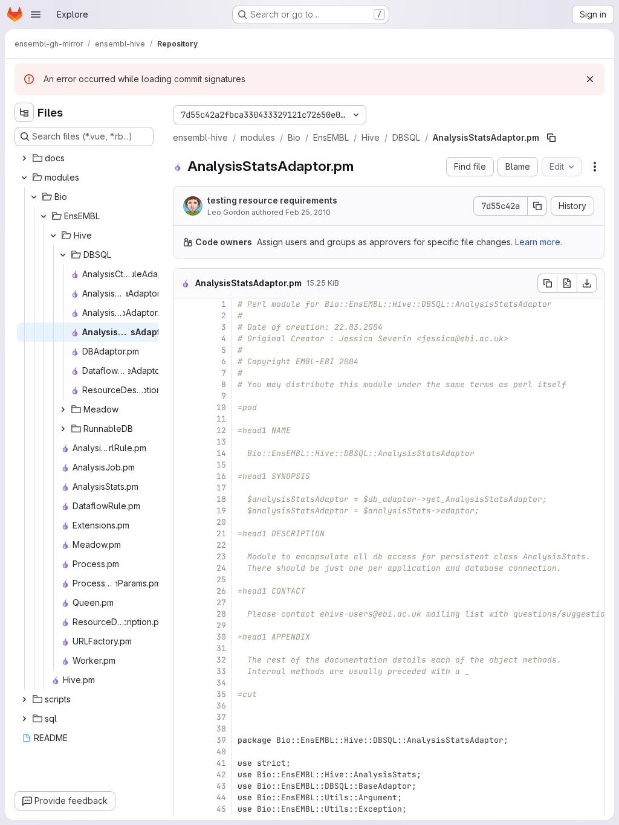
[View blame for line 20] (183, 522)
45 (221, 809)
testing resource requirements (272, 200)
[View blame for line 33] (183, 671)
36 (221, 706)
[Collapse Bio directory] (34, 197)
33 (221, 671)
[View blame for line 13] (183, 442)
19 (221, 511)
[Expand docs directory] (24, 158)
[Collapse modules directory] (24, 177)
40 (221, 751)
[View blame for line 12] (183, 430)
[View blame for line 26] (183, 591)
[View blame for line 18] (183, 499)
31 (221, 648)
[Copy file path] (551, 137)
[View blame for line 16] (183, 476)
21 (221, 533)
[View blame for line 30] (183, 637)
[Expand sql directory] (24, 718)
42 (221, 774)
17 (221, 488)
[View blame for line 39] (183, 740)
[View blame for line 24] (183, 568)
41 (221, 763)
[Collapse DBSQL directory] (63, 255)
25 (221, 579)
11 (221, 419)
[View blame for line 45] (183, 809)
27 (221, 602)
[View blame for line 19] (183, 510)
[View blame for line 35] (183, 694)
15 (221, 465)
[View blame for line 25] (183, 579)
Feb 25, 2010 (308, 212)
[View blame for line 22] (183, 545)
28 (221, 614)
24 (221, 568)
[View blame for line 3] (183, 327)
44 (221, 797)
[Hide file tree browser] (24, 112)
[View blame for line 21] (183, 533)
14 (221, 453)
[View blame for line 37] (183, 717)
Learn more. (538, 242)
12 (221, 430)
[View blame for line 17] (183, 487)
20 (221, 522)
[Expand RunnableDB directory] (63, 429)
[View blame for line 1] (183, 304)
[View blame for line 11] (183, 419)
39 (221, 740)
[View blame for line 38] (183, 728)
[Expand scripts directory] (24, 699)
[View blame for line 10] (183, 407)
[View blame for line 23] (183, 556)
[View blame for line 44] (183, 797)
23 (221, 556)
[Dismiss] (590, 79)
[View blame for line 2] (183, 315)
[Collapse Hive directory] (53, 235)
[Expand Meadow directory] (63, 409)
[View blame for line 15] (183, 464)
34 (221, 683)
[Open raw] (567, 283)
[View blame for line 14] (183, 453)
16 (221, 476)
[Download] (587, 283)
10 (221, 407)
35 (221, 694)
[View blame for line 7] (183, 373)
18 (221, 499)
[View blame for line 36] (183, 705)
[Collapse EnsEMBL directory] (43, 216)
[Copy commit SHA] (537, 206)
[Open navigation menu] (35, 14)
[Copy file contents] (547, 283)
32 (221, 660)
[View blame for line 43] (183, 786)
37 (221, 717)
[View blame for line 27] (183, 602)
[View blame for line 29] (183, 625)
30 (221, 637)
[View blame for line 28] (183, 614)
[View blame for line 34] (183, 683)
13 (221, 442)
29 (221, 625)
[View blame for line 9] (183, 396)
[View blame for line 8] (183, 384)
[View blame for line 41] (183, 763)
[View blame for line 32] (183, 660)
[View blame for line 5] (183, 350)
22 (221, 545)
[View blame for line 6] (183, 361)
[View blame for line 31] (183, 648)
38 (221, 729)
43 (221, 786)
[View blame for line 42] (183, 774)
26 (221, 591)
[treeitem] (85, 158)
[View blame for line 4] (183, 338)
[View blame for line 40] (183, 751)
